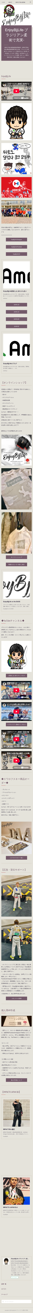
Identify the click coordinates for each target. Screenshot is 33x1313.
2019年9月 (16, 326)
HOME (3, 2)
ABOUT (10, 2)
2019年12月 (16, 304)
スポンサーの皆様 (16, 998)
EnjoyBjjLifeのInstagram (16, 239)
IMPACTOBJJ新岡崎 (20, 2)
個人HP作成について (16, 1080)
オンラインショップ (16, 557)
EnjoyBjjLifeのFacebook (16, 247)
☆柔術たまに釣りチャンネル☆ (16, 675)
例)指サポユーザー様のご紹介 (16, 564)
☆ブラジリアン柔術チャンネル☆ (16, 724)
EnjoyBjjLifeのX (16, 254)
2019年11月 (16, 312)
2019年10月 (16, 319)
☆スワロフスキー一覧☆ (16, 858)
